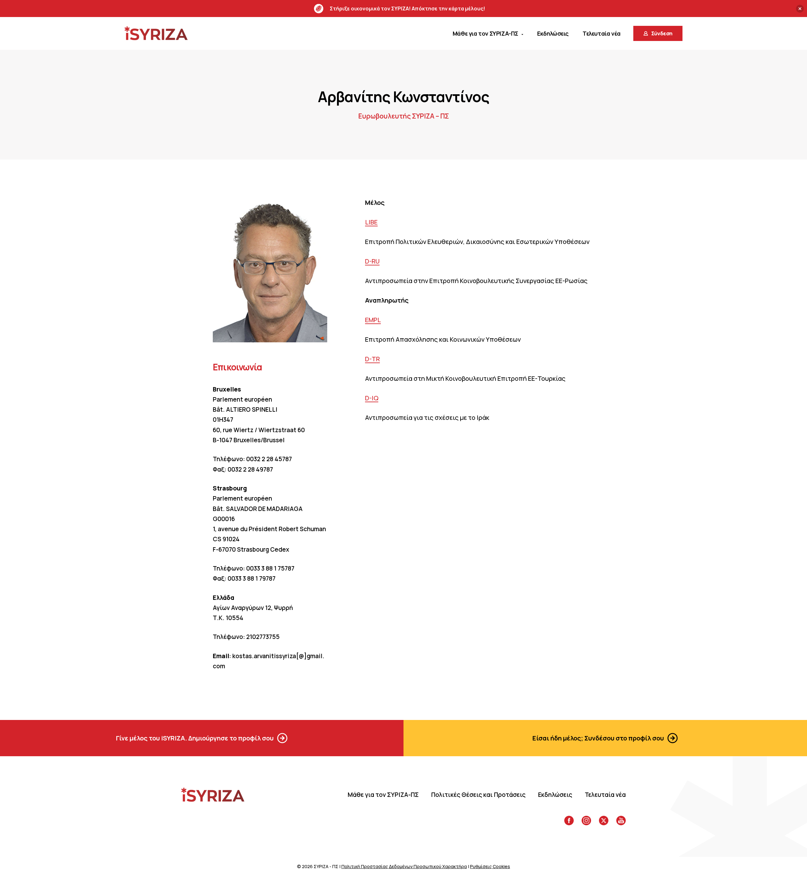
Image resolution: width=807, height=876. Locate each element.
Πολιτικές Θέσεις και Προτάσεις (478, 795)
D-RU (372, 261)
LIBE (371, 222)
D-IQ (371, 398)
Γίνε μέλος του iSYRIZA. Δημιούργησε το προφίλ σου (195, 738)
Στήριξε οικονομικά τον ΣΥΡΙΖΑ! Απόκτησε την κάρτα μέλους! (407, 8)
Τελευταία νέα (605, 795)
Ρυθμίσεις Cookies (490, 866)
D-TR (372, 359)
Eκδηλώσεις (555, 795)
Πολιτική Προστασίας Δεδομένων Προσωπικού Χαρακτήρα (404, 866)
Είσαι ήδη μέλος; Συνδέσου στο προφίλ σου (598, 738)
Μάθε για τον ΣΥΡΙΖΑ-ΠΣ (383, 795)
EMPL (373, 320)
